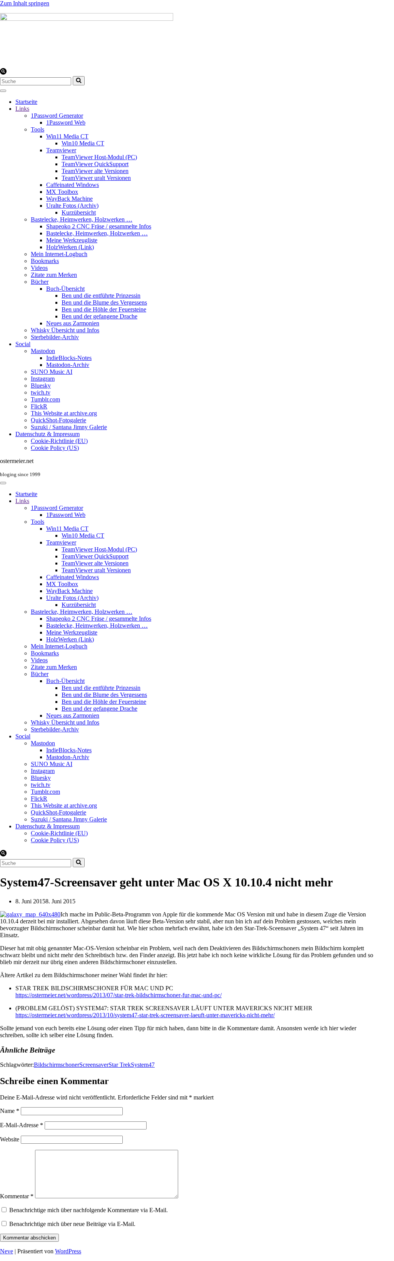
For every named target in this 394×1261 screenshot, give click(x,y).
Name (9, 1111)
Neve (6, 1251)
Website (9, 1139)
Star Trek (120, 1064)
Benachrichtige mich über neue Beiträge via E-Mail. (72, 1224)
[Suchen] (3, 72)
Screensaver (94, 1064)
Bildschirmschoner (56, 1064)
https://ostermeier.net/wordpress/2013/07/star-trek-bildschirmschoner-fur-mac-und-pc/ (118, 995)
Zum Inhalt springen (24, 3)
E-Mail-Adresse (21, 1125)
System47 (143, 1064)
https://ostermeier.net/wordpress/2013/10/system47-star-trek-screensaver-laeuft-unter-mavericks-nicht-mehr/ (145, 1015)
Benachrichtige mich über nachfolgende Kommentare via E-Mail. (88, 1210)
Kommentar (16, 1196)
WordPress (68, 1251)
